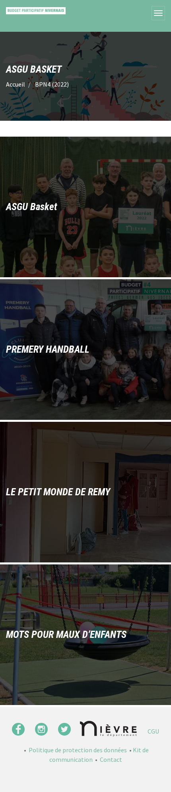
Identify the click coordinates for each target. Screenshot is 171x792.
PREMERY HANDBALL (47, 349)
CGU (153, 731)
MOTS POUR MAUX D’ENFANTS (66, 634)
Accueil (15, 84)
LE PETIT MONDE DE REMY (58, 492)
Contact (111, 759)
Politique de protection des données (78, 750)
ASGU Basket (31, 206)
